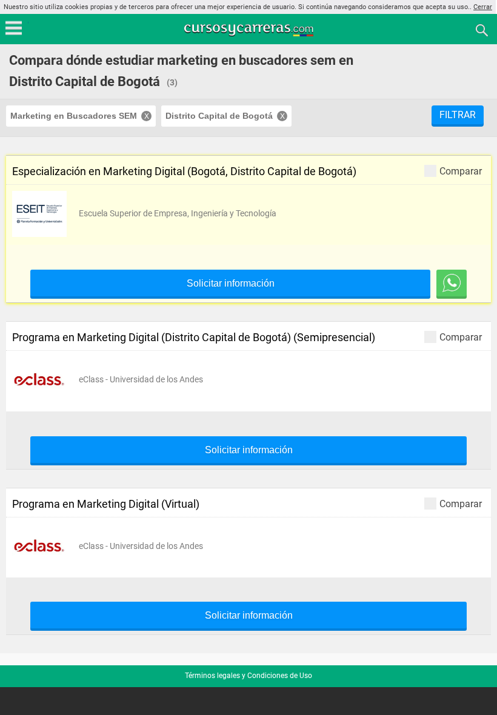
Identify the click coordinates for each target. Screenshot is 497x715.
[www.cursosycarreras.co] (249, 29)
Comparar (460, 170)
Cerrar (482, 7)
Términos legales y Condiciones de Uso (248, 675)
